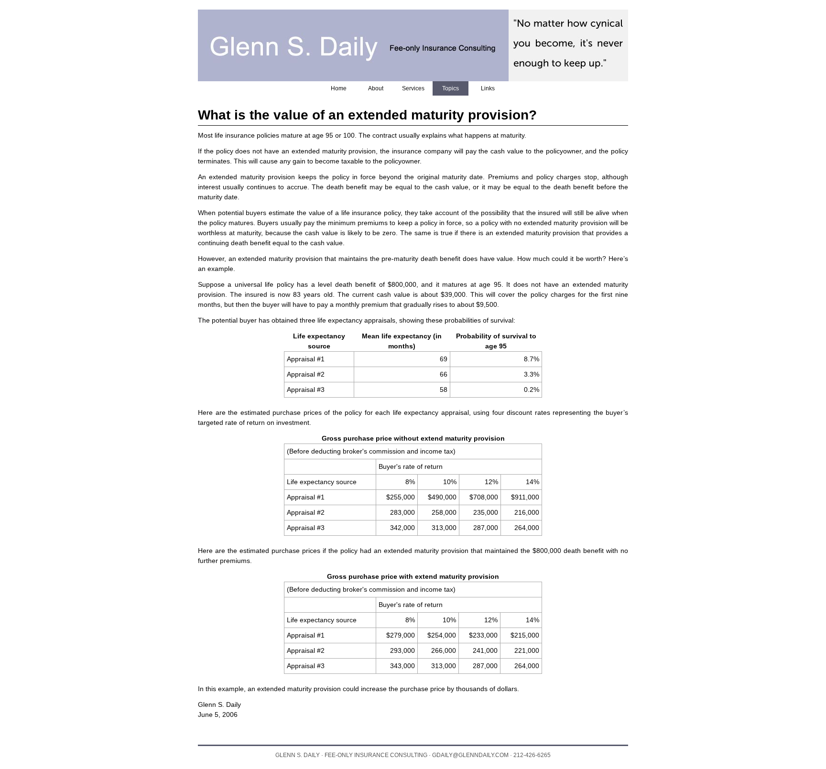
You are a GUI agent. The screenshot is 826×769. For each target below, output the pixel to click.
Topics (450, 88)
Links (488, 88)
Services (413, 88)
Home (339, 88)
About (375, 88)
